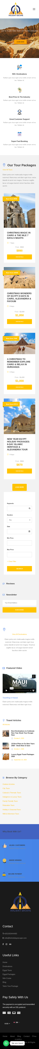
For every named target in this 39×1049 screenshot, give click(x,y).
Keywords (10, 503)
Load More (19, 487)
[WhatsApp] (6, 1043)
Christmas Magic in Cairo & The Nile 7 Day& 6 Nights (18, 235)
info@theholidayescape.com (16, 938)
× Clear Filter (11, 561)
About (12, 1036)
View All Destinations (19, 634)
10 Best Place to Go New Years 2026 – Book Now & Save (23, 745)
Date (8, 526)
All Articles (6, 724)
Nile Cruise (7, 978)
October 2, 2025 (19, 749)
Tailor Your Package (10, 986)
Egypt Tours (7, 970)
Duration (10, 515)
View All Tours (7, 170)
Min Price (10, 538)
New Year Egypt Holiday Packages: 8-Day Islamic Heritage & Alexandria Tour (18, 444)
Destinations (7, 966)
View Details (19, 257)
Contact (27, 1036)
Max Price (10, 549)
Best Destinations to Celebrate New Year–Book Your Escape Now (22, 733)
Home (5, 962)
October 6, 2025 (19, 738)
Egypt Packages (9, 974)
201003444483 (11, 934)
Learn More (20, 41)
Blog (4, 982)
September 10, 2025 (20, 760)
